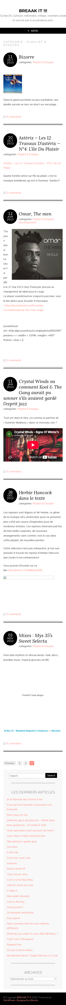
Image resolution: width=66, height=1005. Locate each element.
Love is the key (16, 901)
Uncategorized (27, 222)
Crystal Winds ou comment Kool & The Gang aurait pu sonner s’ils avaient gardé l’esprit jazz (32, 392)
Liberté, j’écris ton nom (20, 885)
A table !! (12, 890)
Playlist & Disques (43, 62)
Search (51, 775)
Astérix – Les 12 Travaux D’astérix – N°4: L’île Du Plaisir (39, 143)
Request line (14, 944)
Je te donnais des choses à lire (25, 799)
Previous (9, 763)
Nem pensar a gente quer (22, 841)
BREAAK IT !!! (33, 10)
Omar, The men (35, 214)
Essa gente (13, 918)
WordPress (9, 1000)
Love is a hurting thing (20, 879)
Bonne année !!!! (16, 868)
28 (10, 492)
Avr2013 (10, 218)
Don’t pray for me (17, 814)
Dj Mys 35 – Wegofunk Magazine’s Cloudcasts (26, 731)
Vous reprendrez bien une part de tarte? (30, 830)
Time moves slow (17, 874)
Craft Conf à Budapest (20, 939)
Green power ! (15, 907)
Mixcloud (56, 731)
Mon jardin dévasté (18, 896)
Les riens (12, 846)
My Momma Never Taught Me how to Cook (32, 955)
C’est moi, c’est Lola (18, 857)
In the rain (12, 852)
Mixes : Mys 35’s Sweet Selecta (35, 638)
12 (10, 213)
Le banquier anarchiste (20, 912)
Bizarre (26, 57)
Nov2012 (10, 640)
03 (10, 635)
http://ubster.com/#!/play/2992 (25, 570)
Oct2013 (10, 61)
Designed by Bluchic (27, 1000)
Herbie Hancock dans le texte (35, 495)
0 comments (14, 116)
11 (10, 56)
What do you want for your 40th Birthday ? (32, 933)
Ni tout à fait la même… (20, 950)
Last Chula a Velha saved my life (26, 835)
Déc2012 (10, 497)
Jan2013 (10, 386)
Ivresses (12, 863)
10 (10, 137)
